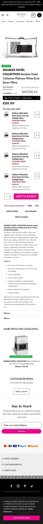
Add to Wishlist (12, 211)
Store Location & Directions (14, 205)
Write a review (22, 391)
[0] (39, 17)
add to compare (21, 217)
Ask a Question (31, 211)
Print (37, 205)
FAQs (30, 205)
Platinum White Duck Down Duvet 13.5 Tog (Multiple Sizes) (20, 115)
